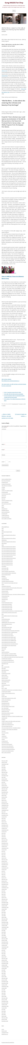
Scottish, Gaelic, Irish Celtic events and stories (11, 721)
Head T (3, 650)
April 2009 (4, 915)
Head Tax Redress (5, 652)
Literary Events (5, 678)
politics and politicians (6, 699)
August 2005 (4, 988)
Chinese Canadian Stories (7, 500)
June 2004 (4, 1011)
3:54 (15, 273)
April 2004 (4, 1014)
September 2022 (5, 787)
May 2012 (4, 854)
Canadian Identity (5, 579)
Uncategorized (15, 404)
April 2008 (4, 935)
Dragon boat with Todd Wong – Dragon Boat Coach (12, 610)
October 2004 (4, 1004)
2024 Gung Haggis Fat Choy (7, 561)
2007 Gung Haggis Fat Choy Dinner (9, 541)
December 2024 (5, 775)
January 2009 (4, 920)
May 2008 (4, 933)
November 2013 (5, 826)
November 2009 (5, 904)
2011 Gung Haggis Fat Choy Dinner (9, 550)
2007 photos (4, 543)
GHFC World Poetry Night (7, 627)
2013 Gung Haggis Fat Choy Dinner (9, 553)
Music (3, 686)
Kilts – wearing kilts (5, 666)
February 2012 (4, 859)
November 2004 (5, 1003)
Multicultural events (6, 685)
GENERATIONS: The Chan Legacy (8, 622)
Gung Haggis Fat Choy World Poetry (9, 645)
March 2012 (4, 858)
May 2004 (4, 1012)
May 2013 (4, 835)
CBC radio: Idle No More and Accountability (13, 394)
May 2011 (4, 874)
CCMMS (3, 489)
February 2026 (4, 760)
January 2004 (4, 1019)
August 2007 (4, 948)
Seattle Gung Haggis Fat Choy (8, 724)
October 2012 (4, 846)
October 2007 (4, 945)
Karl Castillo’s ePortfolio (6, 518)
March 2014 (4, 821)
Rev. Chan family (5, 708)
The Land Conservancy (6, 503)
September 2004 (5, 1006)
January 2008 (4, 940)
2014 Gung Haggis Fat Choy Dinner (9, 554)
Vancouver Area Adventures (7, 746)
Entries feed (4, 1031)
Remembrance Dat (5, 703)
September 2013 (5, 830)
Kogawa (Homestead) (6, 484)
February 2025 (4, 772)
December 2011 (5, 863)
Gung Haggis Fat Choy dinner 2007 (9, 637)
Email (3, 449)
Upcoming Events (5, 742)
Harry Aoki (4, 648)
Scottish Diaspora (5, 515)
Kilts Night (4, 668)
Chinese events (5, 591)
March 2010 (4, 897)
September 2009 (5, 907)
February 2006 (4, 978)
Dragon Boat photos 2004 (7, 607)
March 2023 (4, 783)
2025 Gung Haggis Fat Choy (7, 563)
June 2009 (4, 912)
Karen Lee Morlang (5, 512)
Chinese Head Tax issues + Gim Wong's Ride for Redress (13, 594)
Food (3, 617)
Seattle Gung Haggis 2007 (7, 723)
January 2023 (4, 785)
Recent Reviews (5, 701)
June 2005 (4, 991)
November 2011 (5, 864)
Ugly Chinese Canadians (7, 485)
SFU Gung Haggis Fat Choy (7, 726)
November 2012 (5, 844)
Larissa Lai (4, 495)
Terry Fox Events (5, 732)
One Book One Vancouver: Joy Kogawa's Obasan (12, 690)
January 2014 (4, 823)
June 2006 (4, 971)
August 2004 (4, 1007)
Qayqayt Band (5, 75)
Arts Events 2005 (5, 568)
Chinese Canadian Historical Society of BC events (12, 587)
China (3, 584)
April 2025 (4, 769)
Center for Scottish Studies (7, 490)
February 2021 (4, 793)
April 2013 (4, 836)
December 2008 (5, 922)
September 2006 (5, 966)
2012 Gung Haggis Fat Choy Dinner (9, 551)
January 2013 (4, 841)
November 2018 (5, 803)
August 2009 (4, 909)
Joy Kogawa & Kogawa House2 (8, 662)
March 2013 (4, 838)
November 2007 (5, 943)
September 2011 (5, 867)
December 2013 (5, 825)
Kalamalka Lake (5, 663)
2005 (3, 533)
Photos (3, 694)
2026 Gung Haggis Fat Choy (7, 564)
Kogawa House (5, 482)
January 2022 (4, 790)
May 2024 (4, 777)
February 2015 (4, 813)
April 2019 (4, 798)
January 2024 (4, 779)
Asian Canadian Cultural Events (8, 571)
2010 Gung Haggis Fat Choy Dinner (9, 548)
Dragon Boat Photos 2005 (7, 609)
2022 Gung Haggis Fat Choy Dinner (9, 558)
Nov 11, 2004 (4, 688)
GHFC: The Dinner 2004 (6, 629)
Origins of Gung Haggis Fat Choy (8, 693)
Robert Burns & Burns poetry (7, 713)
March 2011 (4, 877)
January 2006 (4, 979)
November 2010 (5, 884)
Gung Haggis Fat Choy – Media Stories (9, 632)
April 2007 (4, 955)
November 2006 (5, 963)
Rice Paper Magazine (6, 480)
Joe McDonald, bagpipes (7, 658)
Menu (14, 10)
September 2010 (5, 887)
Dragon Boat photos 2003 (7, 606)
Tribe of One (23, 89)
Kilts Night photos (5, 670)
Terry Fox (3, 731)
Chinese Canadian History (7, 589)
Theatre (3, 734)
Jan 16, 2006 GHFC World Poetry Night (9, 655)
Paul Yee (3, 498)
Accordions (4, 566)
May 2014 (4, 818)
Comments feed (5, 1032)
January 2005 (4, 999)
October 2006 (4, 965)
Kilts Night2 (4, 671)
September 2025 (5, 764)
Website (3, 455)
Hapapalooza (4, 508)
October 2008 (4, 925)
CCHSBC (3, 487)
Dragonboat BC (5, 492)
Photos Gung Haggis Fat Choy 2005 (9, 698)
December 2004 (5, 1001)
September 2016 (5, 805)
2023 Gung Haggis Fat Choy (7, 559)
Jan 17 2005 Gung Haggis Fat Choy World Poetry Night (12, 657)
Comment (4, 429)
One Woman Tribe (5, 92)
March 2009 (4, 917)
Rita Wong (4, 497)
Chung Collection (5, 502)
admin (4, 405)
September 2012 (5, 848)
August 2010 (4, 889)
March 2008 (4, 937)
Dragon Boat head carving (7, 602)
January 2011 (4, 881)
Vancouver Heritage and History (8, 749)
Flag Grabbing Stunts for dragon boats (9, 615)
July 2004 (3, 1009)
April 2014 (4, 820)
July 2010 (3, 891)
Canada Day (4, 578)
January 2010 (4, 900)
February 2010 (4, 899)
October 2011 (4, 866)
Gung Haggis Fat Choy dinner (8, 635)
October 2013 (4, 828)
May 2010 (4, 894)
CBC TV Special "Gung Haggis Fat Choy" (10, 582)
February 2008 (4, 938)
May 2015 (4, 811)
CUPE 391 (3, 601)
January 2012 (4, 861)
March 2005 (4, 996)
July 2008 (3, 930)
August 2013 (4, 831)
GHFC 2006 (4, 625)
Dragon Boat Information (7, 604)
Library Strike (4, 675)
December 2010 (5, 882)
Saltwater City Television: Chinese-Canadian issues (12, 716)
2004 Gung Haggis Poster (7, 531)
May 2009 (4, 914)
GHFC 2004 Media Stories (7, 624)
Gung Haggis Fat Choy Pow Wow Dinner (10, 643)
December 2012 (5, 843)
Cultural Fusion (5, 599)
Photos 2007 (4, 696)
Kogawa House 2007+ (6, 673)
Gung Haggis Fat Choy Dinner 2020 (9, 642)
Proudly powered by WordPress (8, 1042)
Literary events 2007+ (6, 680)
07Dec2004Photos (5, 526)
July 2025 (3, 765)
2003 (3, 528)
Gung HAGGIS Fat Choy (14, 3)
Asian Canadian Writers (6, 479)
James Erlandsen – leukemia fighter (9, 653)
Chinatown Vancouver (6, 586)
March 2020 (4, 795)
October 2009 (4, 905)
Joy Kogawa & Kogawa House (8, 660)
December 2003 (5, 1021)
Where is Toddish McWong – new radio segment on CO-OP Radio (7, 416)
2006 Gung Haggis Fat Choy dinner (9, 538)
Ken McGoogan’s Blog (6, 494)
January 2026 (4, 762)
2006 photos (4, 540)
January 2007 (4, 960)
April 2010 (4, 895)
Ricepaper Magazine (6, 709)
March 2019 (4, 800)
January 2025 (4, 774)
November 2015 (5, 807)
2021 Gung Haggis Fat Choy (7, 556)
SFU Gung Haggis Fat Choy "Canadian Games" (11, 727)
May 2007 (4, 953)
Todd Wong (4, 736)
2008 (3, 545)
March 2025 (4, 770)
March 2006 (4, 976)
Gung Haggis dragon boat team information (11, 630)
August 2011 (4, 869)
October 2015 (4, 808)
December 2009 (5, 902)
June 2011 (4, 872)
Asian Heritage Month (6, 574)
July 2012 (3, 851)
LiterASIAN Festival (5, 681)
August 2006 (4, 968)
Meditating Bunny (5, 510)
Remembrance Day (6, 704)
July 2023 (3, 782)
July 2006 (3, 970)
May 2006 (4, 973)
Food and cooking (5, 620)
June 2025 (4, 767)
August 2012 (4, 849)
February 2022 (4, 788)
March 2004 (4, 1016)
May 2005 (4, 993)
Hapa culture (4, 647)
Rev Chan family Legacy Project (8, 706)
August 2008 (4, 928)
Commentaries (5, 597)
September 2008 (5, 927)
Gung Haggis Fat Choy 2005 (7, 634)
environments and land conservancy (9, 612)
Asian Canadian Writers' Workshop (9, 573)
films (3, 614)
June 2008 (4, 932)
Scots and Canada (5, 517)
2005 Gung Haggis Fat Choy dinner (9, 535)
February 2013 (4, 839)
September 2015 (5, 810)
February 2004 (4, 1017)
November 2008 (5, 923)
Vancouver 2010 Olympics (7, 744)
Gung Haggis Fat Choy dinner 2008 (9, 638)
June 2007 (4, 951)
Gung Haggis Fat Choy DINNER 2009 (9, 640)
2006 (3, 536)
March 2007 (4, 956)
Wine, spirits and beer (6, 752)
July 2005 (3, 989)
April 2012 (4, 856)
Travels (3, 739)
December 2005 (5, 981)
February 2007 (4, 958)
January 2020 (4, 797)
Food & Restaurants (6, 619)
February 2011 (4, 879)
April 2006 (4, 975)
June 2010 (4, 892)
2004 (3, 530)
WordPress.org (5, 1034)
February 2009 (4, 919)
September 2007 (5, 947)
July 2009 (3, 910)
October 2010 (4, 886)
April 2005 (4, 994)
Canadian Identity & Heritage (7, 581)
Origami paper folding (6, 691)
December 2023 (5, 780)
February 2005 (4, 998)
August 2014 (4, 816)
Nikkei (3, 507)
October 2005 (4, 984)
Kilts (2, 665)
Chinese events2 (5, 592)
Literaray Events (5, 676)
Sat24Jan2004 (4, 718)
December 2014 (5, 815)
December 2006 (5, 961)
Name (3, 444)
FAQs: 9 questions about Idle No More (12, 392)
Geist (3, 505)
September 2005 (5, 986)
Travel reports (4, 737)
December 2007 (5, 942)
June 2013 (4, 833)
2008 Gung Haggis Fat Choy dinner (9, 546)
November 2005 (5, 983)
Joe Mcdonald (4, 513)
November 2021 (5, 792)
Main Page (4, 683)
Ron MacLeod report (6, 714)
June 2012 (4, 853)
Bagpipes (4, 576)
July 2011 (3, 871)
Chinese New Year (5, 596)
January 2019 (4, 802)
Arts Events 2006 (5, 569)
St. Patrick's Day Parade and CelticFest (9, 729)
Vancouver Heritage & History (8, 747)
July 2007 (3, 950)
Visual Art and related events (8, 751)
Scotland (3, 719)
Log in (3, 1029)
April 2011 (4, 876)
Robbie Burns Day (5, 711)
